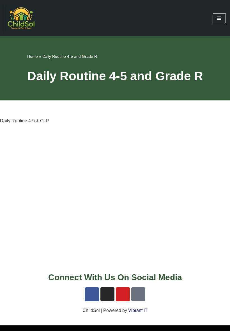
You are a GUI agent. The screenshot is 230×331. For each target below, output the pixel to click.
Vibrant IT (138, 310)
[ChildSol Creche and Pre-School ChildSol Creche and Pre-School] (21, 18)
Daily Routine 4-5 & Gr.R (24, 120)
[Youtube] (123, 294)
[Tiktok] (138, 294)
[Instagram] (107, 294)
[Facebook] (92, 294)
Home (32, 56)
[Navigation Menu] (219, 18)
